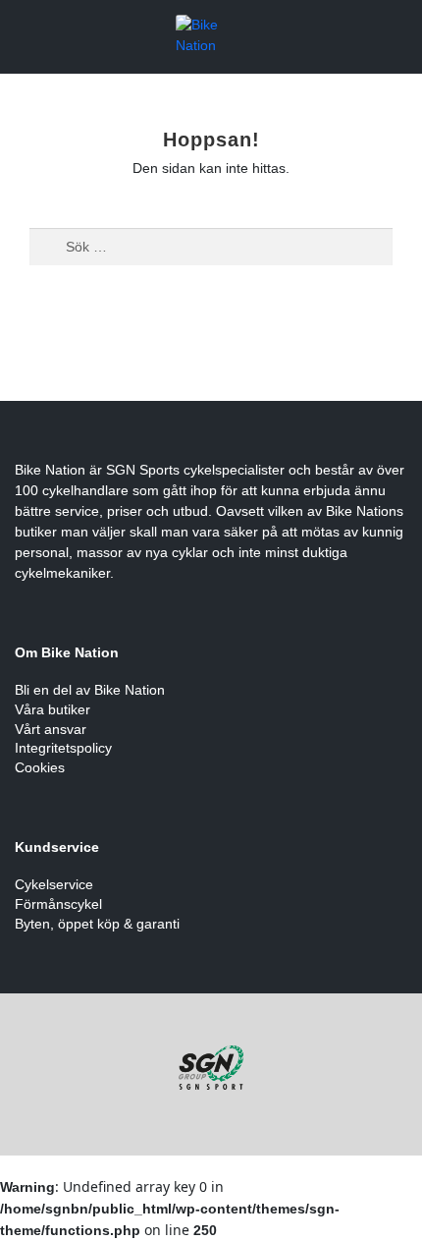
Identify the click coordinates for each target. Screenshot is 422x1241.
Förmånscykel (58, 904)
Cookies (40, 767)
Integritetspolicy (63, 748)
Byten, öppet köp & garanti (97, 923)
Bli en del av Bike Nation (90, 690)
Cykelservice (54, 884)
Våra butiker (52, 709)
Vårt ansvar (50, 729)
